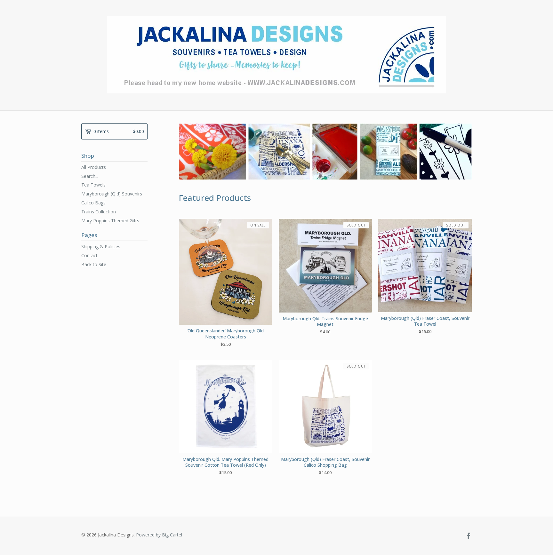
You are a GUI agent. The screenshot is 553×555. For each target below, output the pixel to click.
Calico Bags (93, 203)
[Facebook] (468, 536)
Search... (89, 176)
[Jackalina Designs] (276, 54)
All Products (93, 167)
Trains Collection (98, 212)
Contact (89, 255)
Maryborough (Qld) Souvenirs (111, 194)
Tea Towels (93, 185)
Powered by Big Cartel (159, 535)
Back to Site (93, 264)
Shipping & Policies (100, 246)
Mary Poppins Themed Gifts (110, 221)
